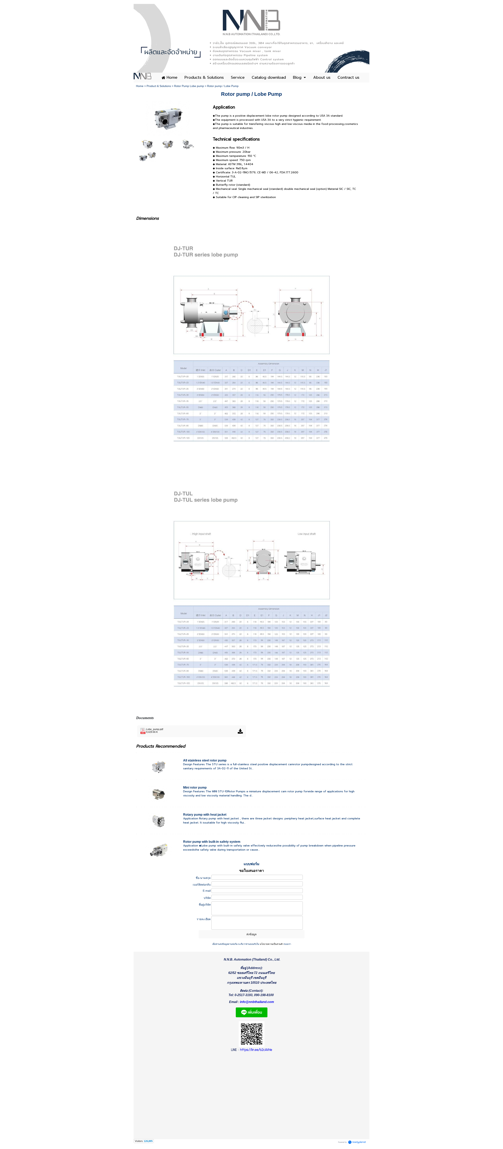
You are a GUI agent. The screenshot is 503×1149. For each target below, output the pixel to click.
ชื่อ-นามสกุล (203, 877)
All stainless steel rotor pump (205, 760)
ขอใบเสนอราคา (251, 871)
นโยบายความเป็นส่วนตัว (271, 944)
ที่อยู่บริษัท (205, 904)
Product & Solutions (159, 86)
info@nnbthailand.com (257, 1002)
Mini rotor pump (195, 787)
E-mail (207, 890)
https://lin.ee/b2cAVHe (256, 1050)
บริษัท (207, 897)
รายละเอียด (204, 919)
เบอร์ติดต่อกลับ (202, 884)
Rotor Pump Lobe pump (189, 86)
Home (139, 86)
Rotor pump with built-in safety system (211, 841)
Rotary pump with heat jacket (204, 814)
